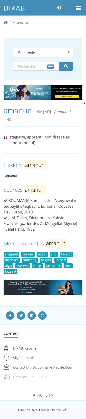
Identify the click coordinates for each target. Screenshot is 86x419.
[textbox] (36, 66)
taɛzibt (66, 254)
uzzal (42, 254)
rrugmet (11, 254)
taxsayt (10, 271)
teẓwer (28, 254)
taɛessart (53, 265)
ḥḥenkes (12, 260)
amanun (23, 22)
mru (68, 265)
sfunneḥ (30, 260)
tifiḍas (46, 260)
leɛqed (60, 260)
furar (37, 265)
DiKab (14, 7)
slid (54, 254)
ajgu (8, 265)
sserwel (22, 265)
